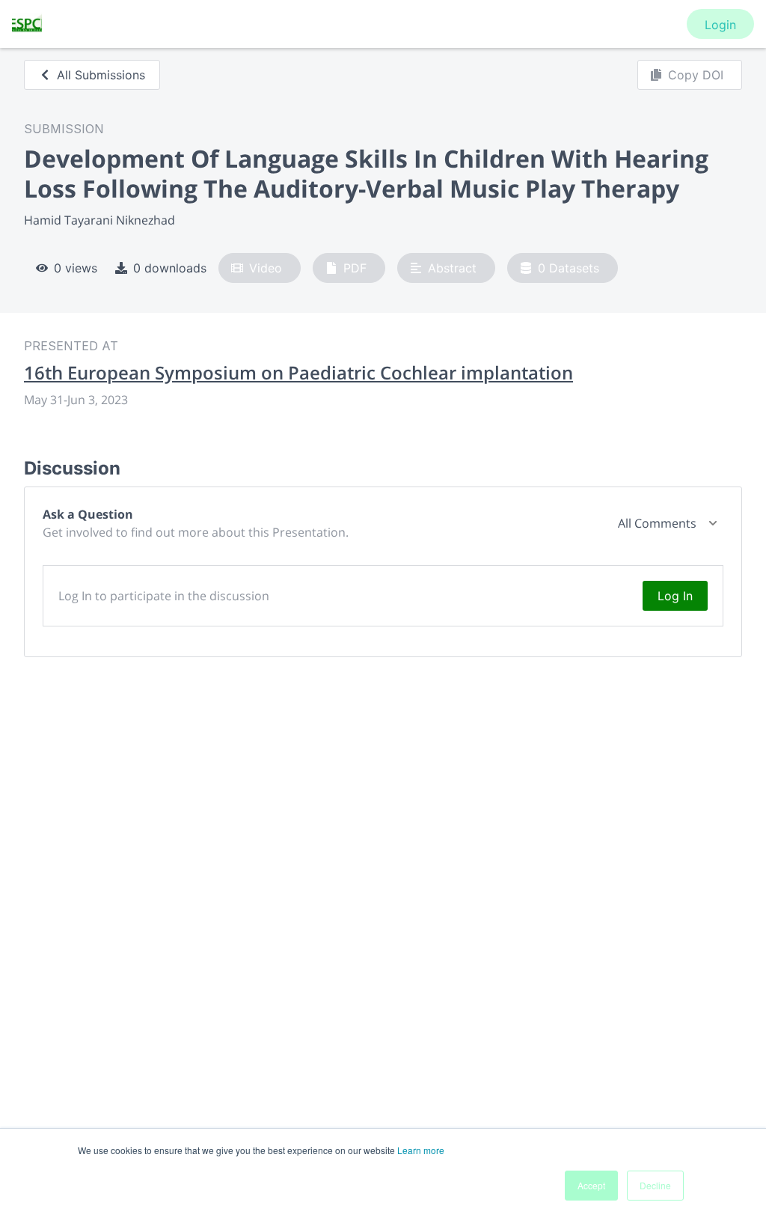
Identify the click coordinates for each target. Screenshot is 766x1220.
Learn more (420, 1150)
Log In (675, 595)
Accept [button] (591, 1185)
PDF (355, 267)
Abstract (452, 267)
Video (265, 267)
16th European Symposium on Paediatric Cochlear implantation (298, 373)
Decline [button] (655, 1185)
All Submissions (101, 74)
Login (720, 24)
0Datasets (568, 267)
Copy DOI (695, 74)
